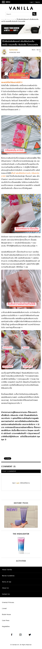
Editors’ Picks (21, 503)
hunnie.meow (13, 50)
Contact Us (6, 594)
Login (31, 2)
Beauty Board (11, 19)
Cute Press (5, 620)
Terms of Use (6, 582)
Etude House (6, 614)
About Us (5, 588)
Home (3, 19)
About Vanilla (7, 569)
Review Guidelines (8, 576)
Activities (21, 561)
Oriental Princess (8, 602)
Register (37, 2)
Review (39, 50)
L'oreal (4, 608)
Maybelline (6, 626)
